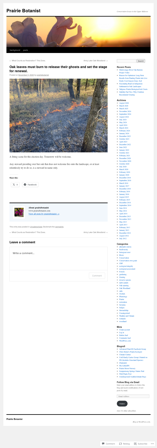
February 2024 (124, 130)
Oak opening (124, 285)
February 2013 (124, 227)
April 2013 (123, 224)
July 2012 (122, 238)
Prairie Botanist (23, 10)
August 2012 (124, 235)
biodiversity (123, 249)
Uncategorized (36, 226)
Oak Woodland (124, 288)
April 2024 (123, 125)
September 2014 (125, 205)
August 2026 (124, 103)
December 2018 (125, 177)
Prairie (121, 299)
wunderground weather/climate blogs (132, 376)
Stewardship (123, 310)
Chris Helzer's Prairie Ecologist (130, 351)
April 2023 (123, 141)
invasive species (125, 280)
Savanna (122, 304)
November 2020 (125, 161)
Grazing (122, 277)
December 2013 (125, 216)
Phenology (123, 296)
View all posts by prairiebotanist (44, 213)
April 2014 (123, 213)
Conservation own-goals (128, 260)
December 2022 (125, 144)
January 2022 (124, 150)
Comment (97, 275)
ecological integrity (126, 266)
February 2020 (124, 172)
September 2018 (125, 180)
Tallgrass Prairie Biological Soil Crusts (133, 89)
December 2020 (125, 158)
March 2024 (123, 128)
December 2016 (125, 188)
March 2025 (123, 108)
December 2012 (125, 233)
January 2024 (124, 133)
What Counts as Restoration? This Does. (28, 60)
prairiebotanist (43, 75)
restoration (123, 302)
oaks (121, 291)
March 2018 (123, 183)
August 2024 (124, 116)
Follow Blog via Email (128, 382)
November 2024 (125, 111)
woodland (122, 321)
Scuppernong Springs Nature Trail (131, 371)
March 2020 (123, 169)
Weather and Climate (126, 316)
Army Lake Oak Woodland (96, 60)
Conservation (124, 257)
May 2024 (123, 122)
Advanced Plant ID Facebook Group (132, 349)
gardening (122, 274)
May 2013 (123, 222)
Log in (121, 332)
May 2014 (123, 210)
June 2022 (123, 147)
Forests (122, 271)
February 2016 (124, 191)
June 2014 (123, 208)
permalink (59, 226)
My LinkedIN (124, 365)
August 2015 (124, 197)
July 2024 (122, 119)
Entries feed (123, 335)
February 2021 (124, 155)
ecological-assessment (127, 269)
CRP (121, 263)
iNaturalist (123, 363)
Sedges (121, 307)
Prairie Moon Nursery (127, 368)
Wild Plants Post (125, 374)
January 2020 (124, 175)
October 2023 (124, 139)
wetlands (122, 318)
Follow (122, 403)
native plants (123, 282)
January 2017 (124, 186)
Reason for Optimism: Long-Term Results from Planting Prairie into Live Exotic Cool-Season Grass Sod (133, 78)
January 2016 (124, 194)
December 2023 (125, 136)
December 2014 (125, 202)
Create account (124, 329)
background (15, 50)
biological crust (124, 252)
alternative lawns (125, 246)
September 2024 (125, 114)
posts (25, 50)
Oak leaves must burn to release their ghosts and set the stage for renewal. (58, 68)
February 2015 (124, 199)
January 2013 (124, 230)
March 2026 (123, 105)
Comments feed (125, 338)
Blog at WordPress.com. (142, 422)
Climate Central (124, 354)
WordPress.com (125, 340)
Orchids (122, 293)
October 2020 (124, 163)
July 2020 (122, 166)
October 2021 (124, 152)
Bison (121, 255)
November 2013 (125, 219)
